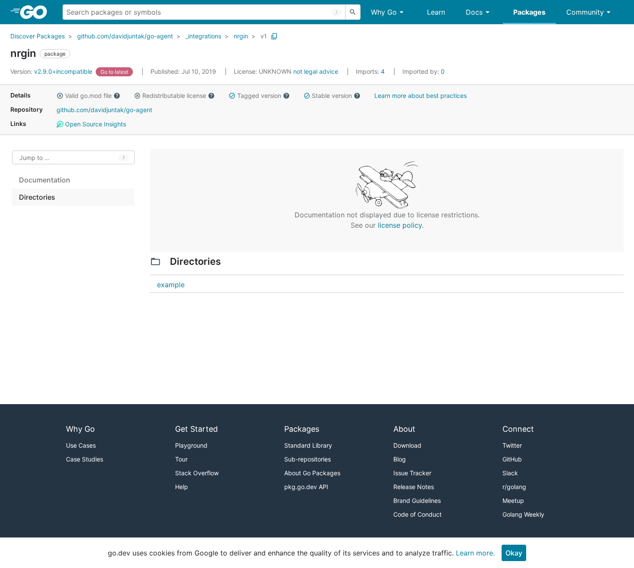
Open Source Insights (94, 124)
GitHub (512, 459)
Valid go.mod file (88, 95)
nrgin (241, 36)
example (171, 284)
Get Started (196, 428)
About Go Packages (312, 473)
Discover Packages (37, 36)
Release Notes (413, 486)
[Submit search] (353, 12)
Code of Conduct (417, 514)
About (404, 428)
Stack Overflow (197, 473)
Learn (436, 12)
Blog (399, 459)
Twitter (512, 445)
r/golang (514, 486)
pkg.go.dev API (306, 486)
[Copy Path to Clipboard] (274, 36)
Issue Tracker (412, 473)
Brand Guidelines (417, 500)
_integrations (203, 36)
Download (407, 445)
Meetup (513, 500)
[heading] (36, 12)
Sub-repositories (307, 459)
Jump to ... (34, 157)
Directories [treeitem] (37, 197)
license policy (400, 225)
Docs (474, 12)
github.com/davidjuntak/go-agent (125, 36)
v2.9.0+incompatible (52, 71)
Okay (513, 553)
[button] (59, 95)
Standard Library (308, 445)
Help (181, 486)
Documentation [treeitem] (44, 180)
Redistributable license (174, 95)
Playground (191, 445)
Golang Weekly (523, 514)
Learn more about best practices (420, 95)
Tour (181, 459)
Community (585, 12)
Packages (529, 12)
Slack (510, 473)
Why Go (384, 12)
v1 (264, 36)
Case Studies (84, 459)
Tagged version (259, 95)
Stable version (332, 95)
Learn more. (475, 553)
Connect (518, 428)
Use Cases (81, 445)
